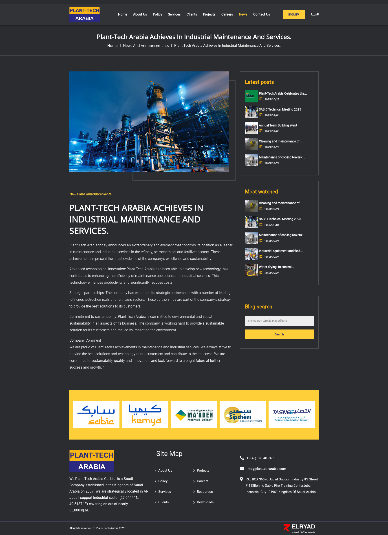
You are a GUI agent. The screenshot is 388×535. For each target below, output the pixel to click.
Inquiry (293, 14)
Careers (227, 14)
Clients (192, 14)
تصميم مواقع (307, 531)
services (174, 14)
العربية (315, 14)
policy (157, 14)
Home (122, 14)
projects (209, 14)
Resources (205, 492)
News (243, 14)
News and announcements (146, 45)
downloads (205, 502)
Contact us (261, 14)
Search (279, 334)
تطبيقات (295, 532)
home (112, 45)
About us (140, 14)
